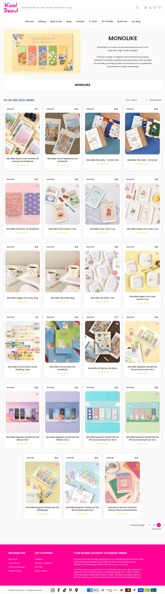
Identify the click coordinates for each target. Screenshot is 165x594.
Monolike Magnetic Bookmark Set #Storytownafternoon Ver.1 (142, 438)
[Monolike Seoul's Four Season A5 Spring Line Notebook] (22, 133)
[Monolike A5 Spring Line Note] (102, 342)
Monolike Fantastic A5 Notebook (22, 229)
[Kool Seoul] (11, 7)
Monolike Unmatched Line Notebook (62, 368)
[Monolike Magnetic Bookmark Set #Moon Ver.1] (22, 412)
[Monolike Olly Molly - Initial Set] (142, 133)
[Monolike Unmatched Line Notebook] (62, 342)
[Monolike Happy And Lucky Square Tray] (142, 271)
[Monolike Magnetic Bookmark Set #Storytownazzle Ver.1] (82, 482)
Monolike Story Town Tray (102, 229)
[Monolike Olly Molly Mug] (62, 271)
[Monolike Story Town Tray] (102, 204)
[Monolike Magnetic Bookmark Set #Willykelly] (42, 482)
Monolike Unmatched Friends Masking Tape (22, 368)
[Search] (137, 7)
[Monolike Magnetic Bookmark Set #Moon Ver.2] (62, 412)
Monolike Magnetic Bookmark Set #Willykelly (42, 508)
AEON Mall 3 (95, 574)
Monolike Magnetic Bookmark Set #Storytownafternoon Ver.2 (102, 438)
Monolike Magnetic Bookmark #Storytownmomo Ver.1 (142, 368)
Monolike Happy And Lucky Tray (142, 229)
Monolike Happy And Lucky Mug (22, 298)
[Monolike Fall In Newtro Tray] (62, 204)
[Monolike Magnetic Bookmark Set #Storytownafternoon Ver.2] (102, 412)
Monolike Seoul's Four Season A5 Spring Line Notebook (22, 160)
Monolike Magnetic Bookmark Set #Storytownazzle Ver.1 (82, 508)
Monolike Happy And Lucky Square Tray (142, 298)
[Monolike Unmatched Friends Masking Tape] (22, 342)
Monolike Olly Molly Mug (62, 298)
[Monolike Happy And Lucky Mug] (22, 271)
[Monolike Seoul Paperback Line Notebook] (62, 133)
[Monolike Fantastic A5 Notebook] (22, 204)
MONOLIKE (10, 109)
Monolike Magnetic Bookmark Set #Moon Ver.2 (62, 438)
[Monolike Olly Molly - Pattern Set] (102, 133)
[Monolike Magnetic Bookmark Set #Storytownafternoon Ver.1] (142, 412)
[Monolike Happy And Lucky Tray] (142, 204)
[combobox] (81, 7)
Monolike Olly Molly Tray (102, 298)
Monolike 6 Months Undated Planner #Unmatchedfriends (122, 508)
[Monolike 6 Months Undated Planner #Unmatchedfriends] (122, 482)
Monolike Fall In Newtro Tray (62, 229)
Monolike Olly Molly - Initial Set (142, 160)
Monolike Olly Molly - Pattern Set (102, 160)
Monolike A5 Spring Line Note (102, 368)
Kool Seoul (19, 590)
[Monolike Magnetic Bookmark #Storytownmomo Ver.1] (142, 342)
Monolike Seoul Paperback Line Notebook (62, 160)
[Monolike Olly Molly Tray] (102, 271)
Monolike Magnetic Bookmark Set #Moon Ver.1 (22, 438)
